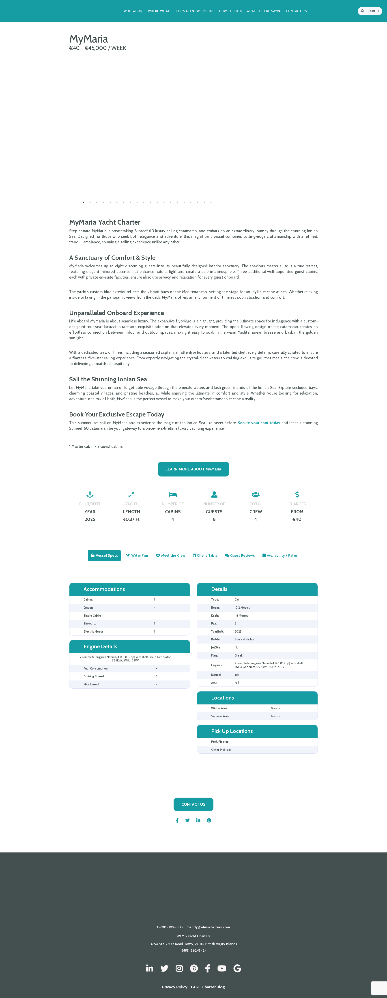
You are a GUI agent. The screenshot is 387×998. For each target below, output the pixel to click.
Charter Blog (213, 987)
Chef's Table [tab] (206, 555)
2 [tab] (90, 202)
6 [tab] (117, 202)
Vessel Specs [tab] (106, 555)
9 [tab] (137, 202)
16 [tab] (184, 202)
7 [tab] (123, 202)
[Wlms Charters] (194, 968)
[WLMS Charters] (164, 968)
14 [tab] (170, 202)
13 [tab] (164, 202)
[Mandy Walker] (149, 968)
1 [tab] (83, 202)
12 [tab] (157, 202)
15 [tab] (177, 202)
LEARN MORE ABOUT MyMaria (193, 469)
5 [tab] (110, 202)
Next (228, 180)
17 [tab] (191, 202)
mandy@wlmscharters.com (208, 927)
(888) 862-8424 (194, 950)
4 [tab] (103, 202)
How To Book (231, 11)
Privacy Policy (174, 987)
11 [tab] (150, 202)
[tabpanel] (147, 180)
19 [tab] (204, 202)
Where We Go (159, 11)
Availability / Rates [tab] (282, 555)
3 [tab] (97, 202)
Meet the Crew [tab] (172, 555)
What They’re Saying (265, 11)
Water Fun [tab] (139, 555)
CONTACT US (193, 804)
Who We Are (134, 11)
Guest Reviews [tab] (242, 555)
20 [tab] (211, 202)
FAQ (195, 987)
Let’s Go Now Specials (196, 11)
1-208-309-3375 (170, 927)
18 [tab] (197, 202)
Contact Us (296, 11)
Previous (66, 180)
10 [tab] (144, 202)
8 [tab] (130, 202)
